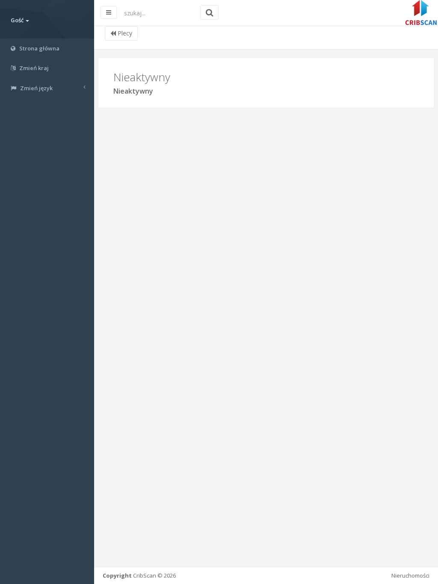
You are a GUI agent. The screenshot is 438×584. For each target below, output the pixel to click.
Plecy (124, 33)
